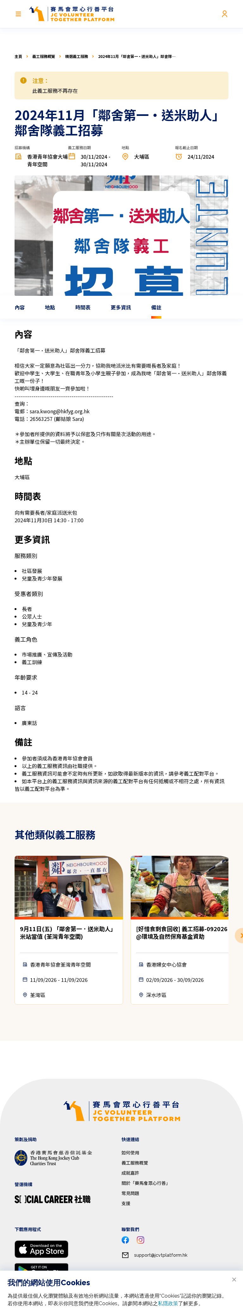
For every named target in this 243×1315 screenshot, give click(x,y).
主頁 (18, 56)
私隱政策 (168, 1303)
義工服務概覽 (43, 56)
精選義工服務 (76, 56)
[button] (228, 935)
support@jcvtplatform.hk (160, 1255)
